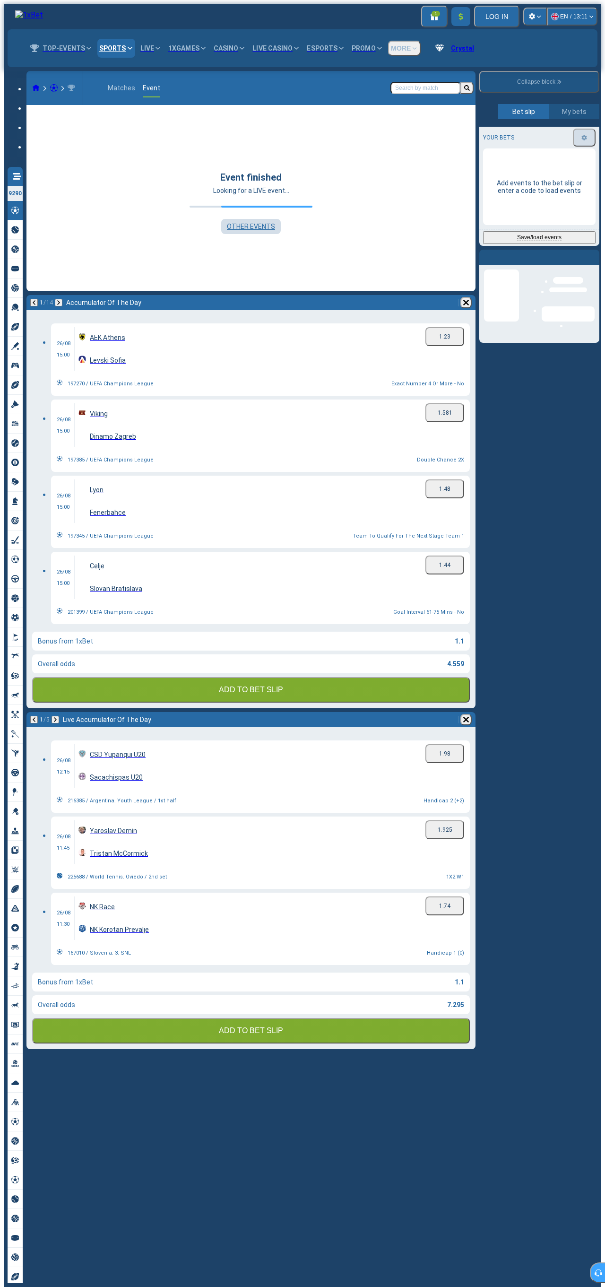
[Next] (58, 302)
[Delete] (466, 302)
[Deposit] (460, 16)
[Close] (591, 265)
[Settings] (535, 17)
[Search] (467, 88)
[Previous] (34, 302)
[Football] (54, 87)
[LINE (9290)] (36, 87)
